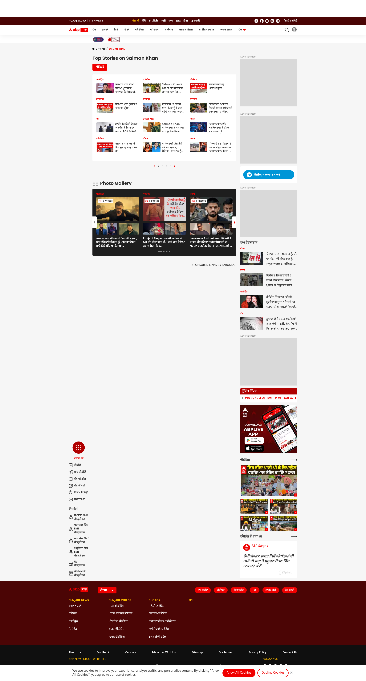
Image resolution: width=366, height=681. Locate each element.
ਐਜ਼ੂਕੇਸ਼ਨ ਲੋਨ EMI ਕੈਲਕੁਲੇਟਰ (81, 552)
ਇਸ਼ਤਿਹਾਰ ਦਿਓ (290, 20)
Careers (130, 652)
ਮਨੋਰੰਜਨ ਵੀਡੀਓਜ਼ (118, 622)
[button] (78, 450)
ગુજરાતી (195, 21)
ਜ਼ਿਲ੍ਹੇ (116, 30)
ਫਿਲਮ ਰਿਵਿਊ (81, 492)
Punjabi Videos (120, 600)
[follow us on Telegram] (277, 21)
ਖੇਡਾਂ (254, 590)
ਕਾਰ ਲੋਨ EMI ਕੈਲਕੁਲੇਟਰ (81, 540)
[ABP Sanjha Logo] (78, 30)
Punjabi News (79, 600)
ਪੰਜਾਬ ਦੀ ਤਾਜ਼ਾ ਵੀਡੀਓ (120, 614)
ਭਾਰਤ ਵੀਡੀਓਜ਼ (116, 629)
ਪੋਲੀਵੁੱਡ (73, 629)
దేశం (185, 21)
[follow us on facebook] (261, 21)
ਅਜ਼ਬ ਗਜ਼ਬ (226, 30)
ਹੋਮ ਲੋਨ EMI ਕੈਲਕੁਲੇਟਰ (81, 517)
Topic (102, 49)
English (153, 21)
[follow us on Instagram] (272, 21)
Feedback (103, 652)
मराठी (163, 21)
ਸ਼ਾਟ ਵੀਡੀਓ (80, 472)
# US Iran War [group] (285, 397)
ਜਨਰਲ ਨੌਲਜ (186, 30)
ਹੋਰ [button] (240, 30)
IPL (191, 600)
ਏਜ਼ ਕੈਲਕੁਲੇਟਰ (79, 564)
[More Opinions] (294, 536)
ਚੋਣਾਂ (126, 30)
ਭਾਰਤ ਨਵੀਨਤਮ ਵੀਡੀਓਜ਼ (162, 622)
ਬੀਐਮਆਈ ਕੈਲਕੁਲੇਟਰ (80, 573)
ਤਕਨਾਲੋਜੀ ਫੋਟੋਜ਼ (157, 637)
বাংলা (171, 21)
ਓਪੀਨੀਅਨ (79, 499)
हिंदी (144, 21)
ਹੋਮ (94, 30)
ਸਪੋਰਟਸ (154, 30)
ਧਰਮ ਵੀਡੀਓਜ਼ (116, 606)
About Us (75, 652)
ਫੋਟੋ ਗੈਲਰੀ (79, 486)
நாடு (178, 21)
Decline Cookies (273, 673)
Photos (154, 600)
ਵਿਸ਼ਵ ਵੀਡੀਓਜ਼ (117, 637)
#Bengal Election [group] (258, 397)
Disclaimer (226, 652)
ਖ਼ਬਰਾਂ (105, 30)
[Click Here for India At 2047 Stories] (98, 39)
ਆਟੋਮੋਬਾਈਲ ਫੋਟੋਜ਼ (159, 629)
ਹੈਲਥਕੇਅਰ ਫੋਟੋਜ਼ (158, 614)
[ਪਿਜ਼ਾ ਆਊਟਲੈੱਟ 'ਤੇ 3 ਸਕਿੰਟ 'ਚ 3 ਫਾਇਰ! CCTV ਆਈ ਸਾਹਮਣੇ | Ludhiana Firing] (254, 506)
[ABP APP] (254, 440)
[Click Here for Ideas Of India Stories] (114, 39)
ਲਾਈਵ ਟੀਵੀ (271, 590)
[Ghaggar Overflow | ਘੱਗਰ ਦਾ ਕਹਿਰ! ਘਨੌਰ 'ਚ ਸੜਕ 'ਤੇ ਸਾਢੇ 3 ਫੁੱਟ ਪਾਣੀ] (283, 523)
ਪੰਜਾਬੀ (135, 21)
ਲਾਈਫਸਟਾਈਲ (206, 30)
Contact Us (290, 652)
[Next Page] (174, 167)
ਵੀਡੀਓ (77, 465)
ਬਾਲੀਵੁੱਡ (73, 622)
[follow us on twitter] (256, 21)
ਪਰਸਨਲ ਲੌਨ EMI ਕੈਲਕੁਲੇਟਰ (81, 528)
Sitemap (197, 652)
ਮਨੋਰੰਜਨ (139, 30)
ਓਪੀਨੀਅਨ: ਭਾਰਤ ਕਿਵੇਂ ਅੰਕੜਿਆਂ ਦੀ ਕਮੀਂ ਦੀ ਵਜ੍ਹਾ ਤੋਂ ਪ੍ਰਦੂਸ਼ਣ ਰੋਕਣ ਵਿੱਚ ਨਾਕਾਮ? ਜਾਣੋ (268, 561)
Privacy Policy (258, 652)
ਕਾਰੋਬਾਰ (169, 30)
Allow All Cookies (239, 673)
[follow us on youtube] (267, 21)
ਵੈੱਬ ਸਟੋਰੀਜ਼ (80, 479)
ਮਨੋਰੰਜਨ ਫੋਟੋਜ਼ (157, 606)
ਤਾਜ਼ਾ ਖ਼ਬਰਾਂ (75, 606)
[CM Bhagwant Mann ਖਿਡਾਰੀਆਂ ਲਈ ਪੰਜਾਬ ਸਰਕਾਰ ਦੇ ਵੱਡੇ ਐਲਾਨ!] (254, 523)
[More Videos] (294, 459)
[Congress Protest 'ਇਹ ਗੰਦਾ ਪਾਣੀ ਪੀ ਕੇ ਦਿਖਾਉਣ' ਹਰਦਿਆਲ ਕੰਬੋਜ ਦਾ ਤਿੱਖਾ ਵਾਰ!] (268, 480)
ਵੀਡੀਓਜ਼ (221, 590)
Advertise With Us (164, 652)
